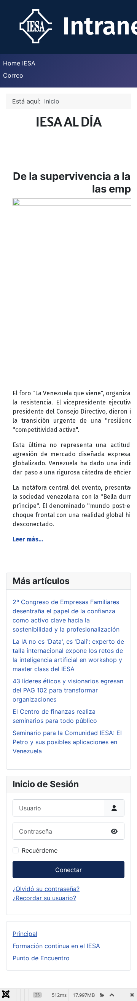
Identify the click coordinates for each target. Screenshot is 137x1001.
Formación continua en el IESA (56, 946)
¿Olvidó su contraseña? (46, 889)
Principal (25, 933)
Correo (13, 75)
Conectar (68, 870)
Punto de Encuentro (41, 958)
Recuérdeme (39, 850)
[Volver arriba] (123, 987)
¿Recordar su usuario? (44, 898)
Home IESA (19, 63)
